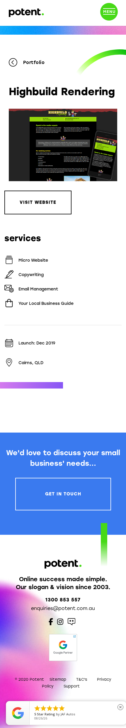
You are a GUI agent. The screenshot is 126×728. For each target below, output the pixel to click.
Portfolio (34, 62)
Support (72, 686)
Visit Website (38, 202)
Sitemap (58, 679)
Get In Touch (63, 494)
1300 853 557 (63, 600)
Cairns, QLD (30, 362)
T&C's (81, 679)
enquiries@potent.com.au (63, 608)
